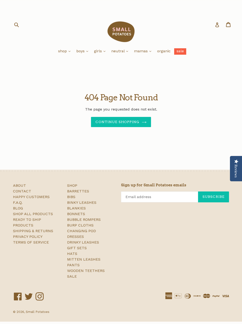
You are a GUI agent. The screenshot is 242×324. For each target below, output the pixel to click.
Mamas (144, 51)
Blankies (76, 208)
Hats (72, 253)
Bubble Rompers (84, 219)
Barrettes (78, 191)
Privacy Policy (28, 236)
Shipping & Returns (33, 231)
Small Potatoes (37, 312)
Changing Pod (81, 231)
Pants (73, 265)
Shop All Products (33, 214)
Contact (22, 191)
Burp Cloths (80, 225)
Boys (83, 51)
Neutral (120, 51)
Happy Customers (31, 197)
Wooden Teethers (86, 270)
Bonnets (76, 214)
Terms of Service (31, 242)
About (19, 185)
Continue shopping (117, 122)
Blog (18, 208)
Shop (65, 51)
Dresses (75, 236)
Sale (180, 51)
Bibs (71, 197)
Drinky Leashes (83, 242)
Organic (164, 51)
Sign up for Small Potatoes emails (153, 185)
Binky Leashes (81, 202)
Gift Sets (77, 248)
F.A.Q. (17, 202)
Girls (101, 51)
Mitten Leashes (83, 259)
